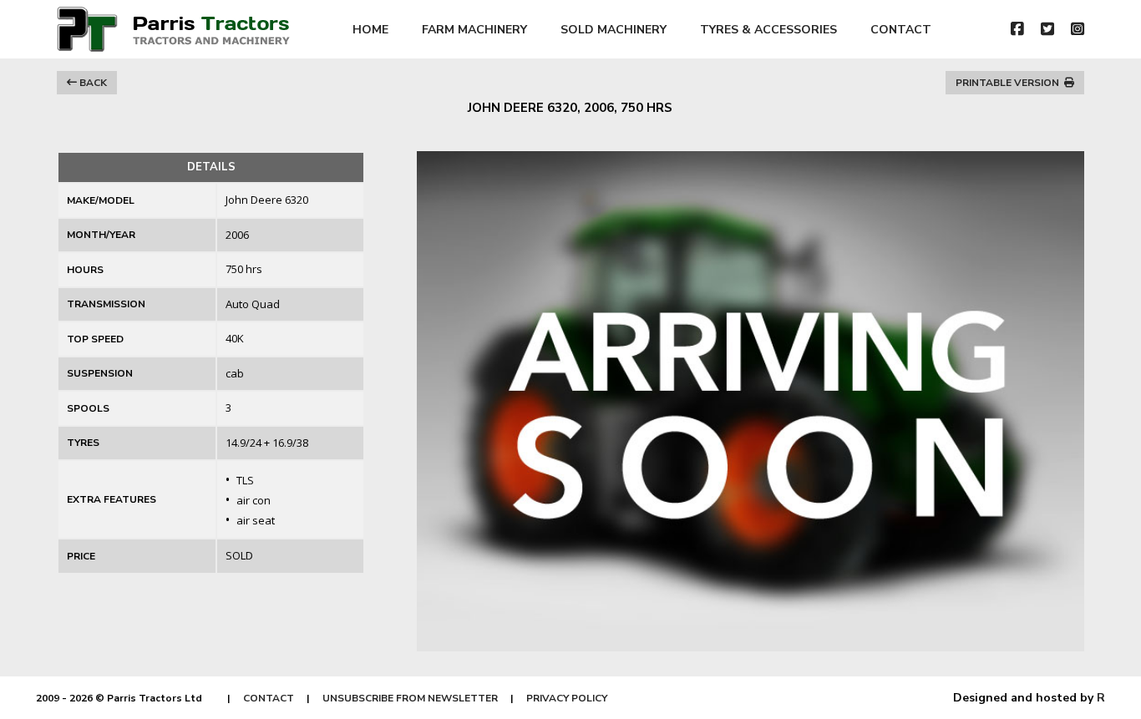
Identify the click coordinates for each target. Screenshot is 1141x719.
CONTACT (900, 30)
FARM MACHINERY (474, 30)
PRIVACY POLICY (566, 698)
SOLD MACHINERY (613, 30)
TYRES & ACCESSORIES (768, 30)
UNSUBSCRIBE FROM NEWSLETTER (410, 698)
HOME (370, 30)
